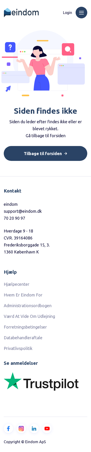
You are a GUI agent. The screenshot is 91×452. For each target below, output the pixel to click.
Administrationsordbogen (28, 305)
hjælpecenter (16, 284)
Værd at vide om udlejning (29, 316)
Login (67, 12)
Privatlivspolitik (18, 348)
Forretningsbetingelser (25, 327)
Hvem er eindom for (23, 294)
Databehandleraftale (23, 337)
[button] (81, 12)
